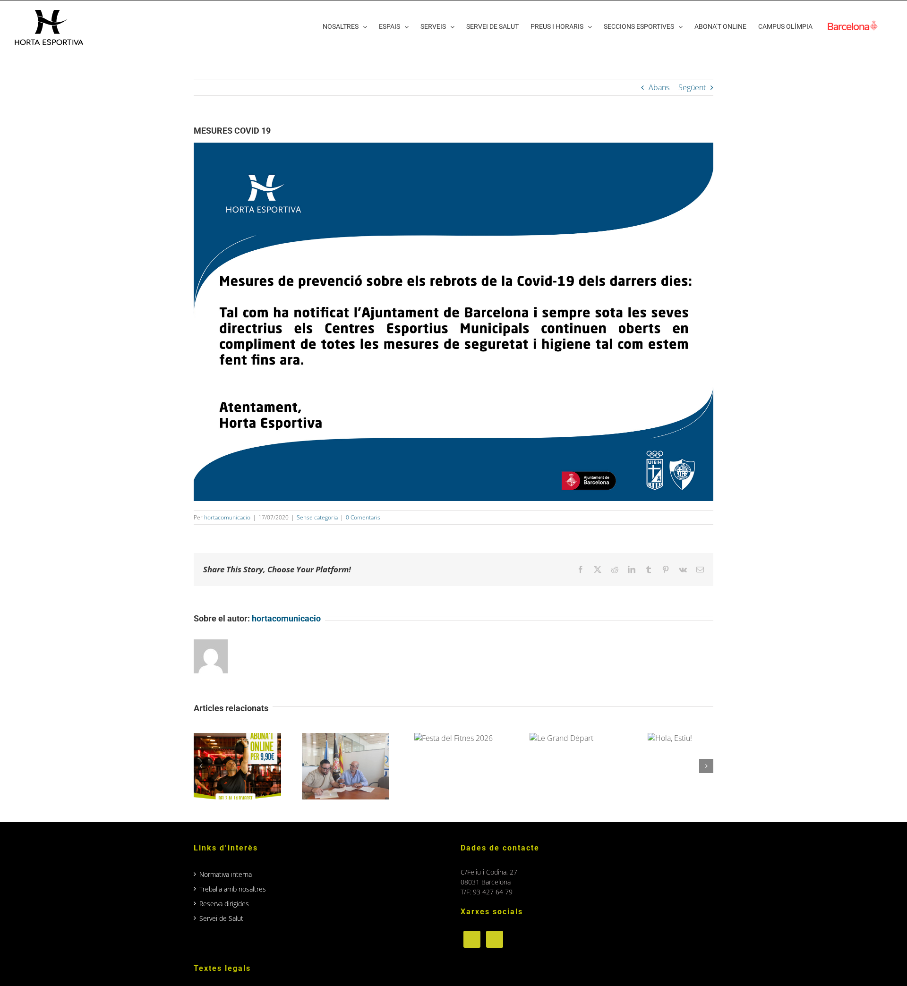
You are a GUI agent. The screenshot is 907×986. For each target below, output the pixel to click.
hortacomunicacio (227, 517)
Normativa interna (225, 874)
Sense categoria (317, 517)
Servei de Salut (221, 918)
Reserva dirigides (224, 903)
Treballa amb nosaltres (232, 888)
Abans (659, 87)
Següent (692, 87)
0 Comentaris (363, 517)
